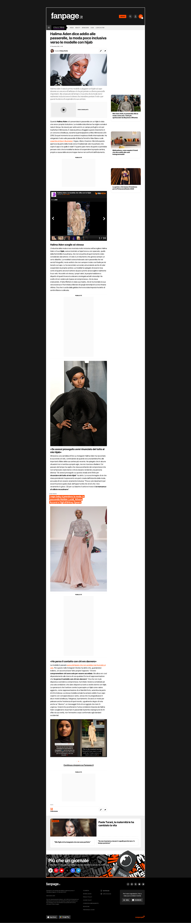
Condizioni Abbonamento (91, 903)
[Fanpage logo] (64, 16)
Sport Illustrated (66, 141)
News (51, 804)
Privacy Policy (87, 897)
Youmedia (86, 890)
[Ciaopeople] (140, 917)
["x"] (67, 870)
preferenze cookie (89, 909)
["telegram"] (78, 870)
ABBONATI (122, 16)
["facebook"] (73, 870)
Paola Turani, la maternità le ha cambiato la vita (116, 824)
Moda (72, 27)
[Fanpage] (53, 884)
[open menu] (48, 27)
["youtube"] (61, 870)
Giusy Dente (64, 51)
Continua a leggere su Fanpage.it (79, 765)
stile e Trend (58, 27)
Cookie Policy (87, 900)
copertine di (55, 141)
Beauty (77, 27)
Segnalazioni (87, 893)
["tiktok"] (50, 870)
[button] (105, 51)
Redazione (86, 906)
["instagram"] (56, 870)
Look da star (100, 27)
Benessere (85, 27)
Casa (92, 27)
